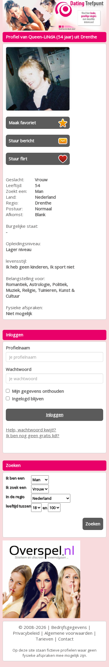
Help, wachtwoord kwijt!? (31, 430)
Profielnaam (18, 348)
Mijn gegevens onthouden (37, 391)
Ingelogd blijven (27, 398)
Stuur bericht (21, 140)
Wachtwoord (18, 369)
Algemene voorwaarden (68, 633)
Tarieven (44, 639)
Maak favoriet (22, 122)
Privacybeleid (26, 633)
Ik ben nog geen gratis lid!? (32, 435)
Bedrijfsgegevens (69, 627)
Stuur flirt (18, 158)
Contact (66, 639)
